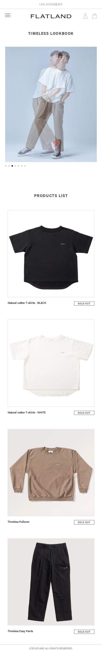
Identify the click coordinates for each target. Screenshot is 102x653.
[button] (5, 165)
